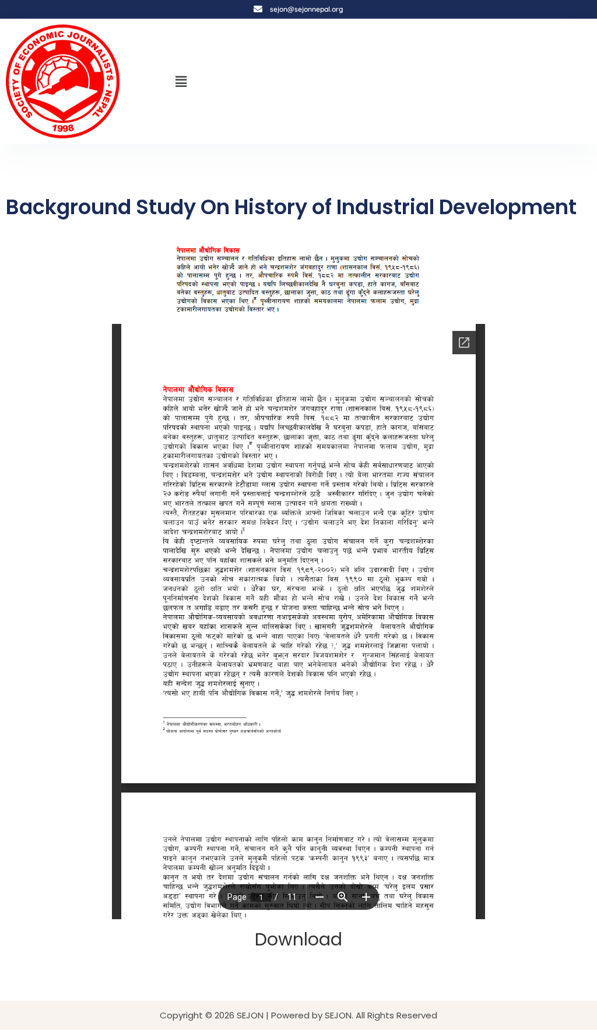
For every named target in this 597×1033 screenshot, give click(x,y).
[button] (181, 81)
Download (298, 939)
